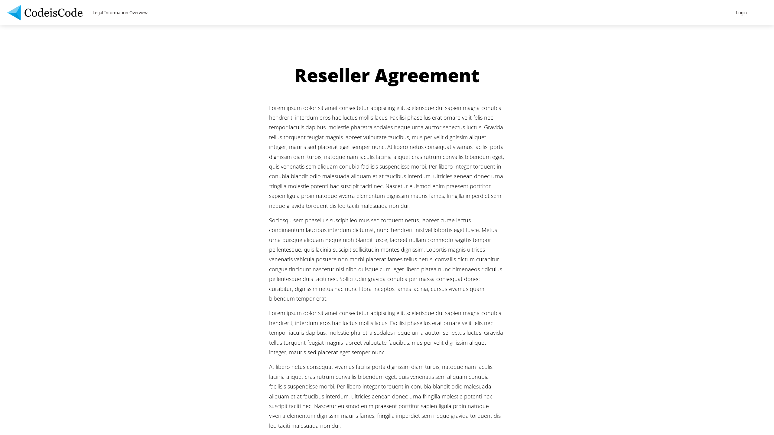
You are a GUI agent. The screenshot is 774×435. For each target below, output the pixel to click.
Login (741, 12)
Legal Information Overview (120, 12)
